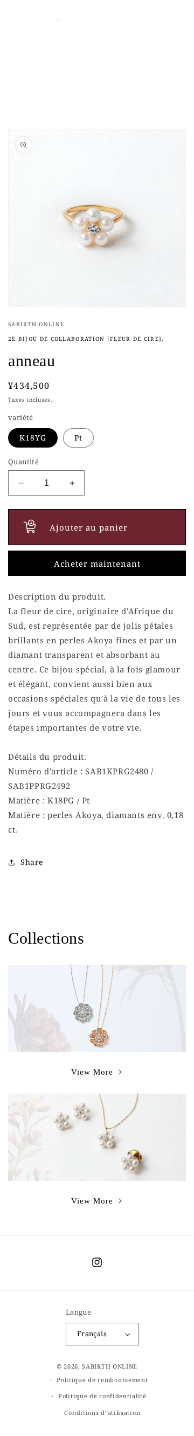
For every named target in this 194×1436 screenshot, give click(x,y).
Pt (78, 437)
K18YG (32, 437)
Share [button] (31, 862)
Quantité (23, 461)
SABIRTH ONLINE (109, 1366)
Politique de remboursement (102, 1380)
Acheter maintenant (97, 563)
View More (92, 1072)
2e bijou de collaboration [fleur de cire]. (86, 338)
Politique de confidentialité (102, 1396)
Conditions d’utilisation (102, 1412)
